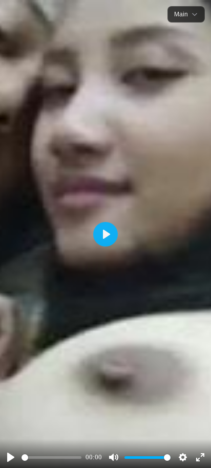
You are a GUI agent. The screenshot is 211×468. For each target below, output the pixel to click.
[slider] (51, 457)
